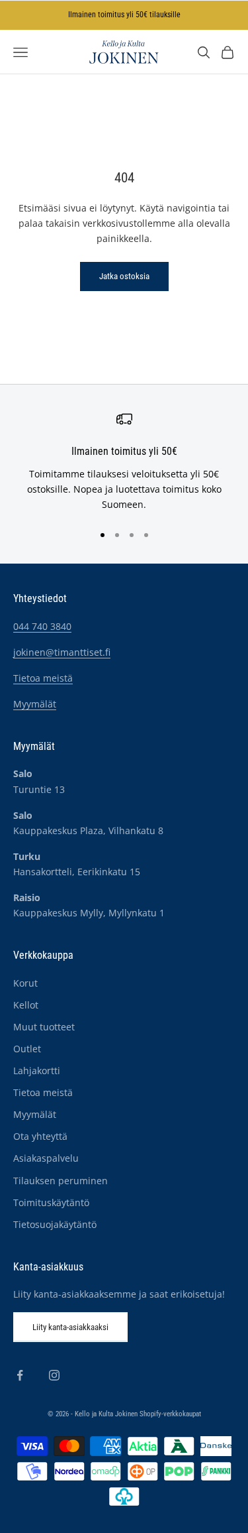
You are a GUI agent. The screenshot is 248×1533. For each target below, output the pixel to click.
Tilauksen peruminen (60, 1180)
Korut (25, 983)
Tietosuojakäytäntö (55, 1224)
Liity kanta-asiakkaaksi (70, 1327)
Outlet (27, 1048)
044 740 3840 (42, 626)
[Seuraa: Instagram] (54, 1375)
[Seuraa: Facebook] (19, 1375)
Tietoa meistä (43, 678)
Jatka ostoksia (124, 276)
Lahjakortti (36, 1070)
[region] (124, 461)
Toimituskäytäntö (51, 1202)
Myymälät (34, 704)
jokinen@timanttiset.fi (61, 652)
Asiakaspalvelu (46, 1158)
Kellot (25, 1005)
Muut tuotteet (44, 1026)
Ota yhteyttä (40, 1136)
